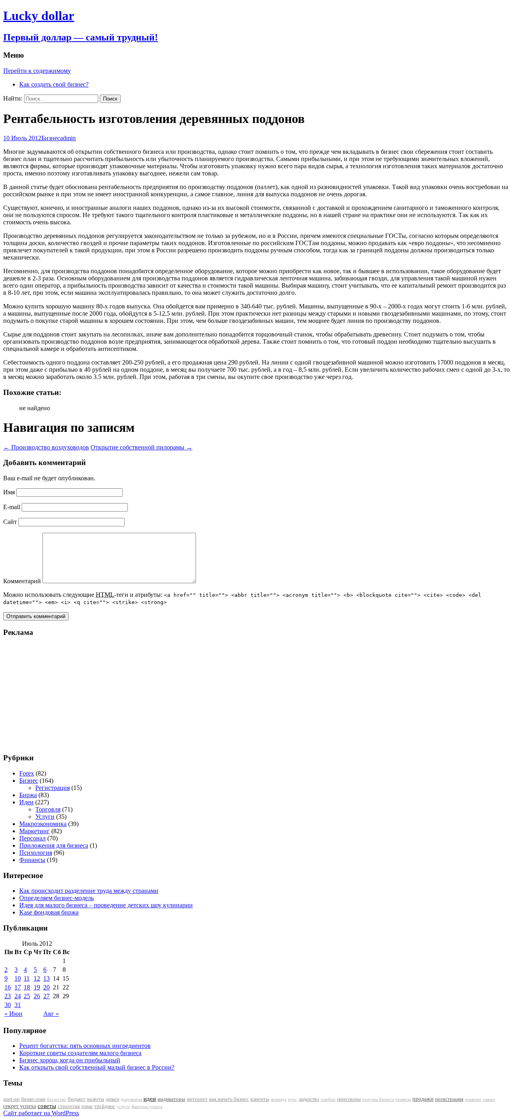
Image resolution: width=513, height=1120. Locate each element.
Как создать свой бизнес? (54, 84)
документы (131, 1099)
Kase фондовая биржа (49, 912)
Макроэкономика (43, 823)
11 (27, 978)
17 (17, 987)
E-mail (11, 507)
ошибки (328, 1099)
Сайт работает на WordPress (41, 1113)
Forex (26, 773)
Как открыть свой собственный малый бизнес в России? (96, 1067)
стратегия (69, 1106)
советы (47, 1106)
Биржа (28, 795)
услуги (123, 1106)
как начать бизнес (229, 1099)
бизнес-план (33, 1099)
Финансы (32, 859)
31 (17, 1004)
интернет (197, 1099)
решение (473, 1099)
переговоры (349, 1099)
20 (46, 987)
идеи (149, 1099)
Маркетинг (34, 831)
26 (37, 996)
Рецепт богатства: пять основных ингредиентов (85, 1045)
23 (7, 996)
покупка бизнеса (378, 1099)
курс (292, 1099)
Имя (9, 492)
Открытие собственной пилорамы (141, 447)
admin (68, 138)
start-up (11, 1099)
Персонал (32, 838)
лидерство (309, 1099)
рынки (489, 1099)
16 (7, 987)
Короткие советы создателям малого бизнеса (80, 1052)
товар (87, 1106)
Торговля (48, 809)
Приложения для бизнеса (53, 845)
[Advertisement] (53, 695)
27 (46, 996)
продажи (423, 1099)
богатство (56, 1099)
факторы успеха (146, 1106)
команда (279, 1099)
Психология (35, 852)
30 (7, 1004)
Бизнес (50, 138)
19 (37, 987)
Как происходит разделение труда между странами (88, 890)
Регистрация (52, 787)
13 (46, 978)
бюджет (76, 1099)
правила (403, 1099)
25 (27, 996)
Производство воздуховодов (46, 447)
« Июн (13, 1013)
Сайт (10, 521)
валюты (95, 1099)
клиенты (259, 1099)
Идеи (26, 802)
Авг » (51, 1013)
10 (17, 978)
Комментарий (22, 581)
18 (27, 987)
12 (37, 978)
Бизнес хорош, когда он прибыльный (69, 1060)
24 (17, 996)
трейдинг (104, 1106)
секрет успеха (19, 1106)
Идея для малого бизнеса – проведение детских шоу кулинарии (106, 905)
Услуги (45, 816)
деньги (112, 1099)
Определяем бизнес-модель (56, 897)
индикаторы (171, 1099)
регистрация (449, 1099)
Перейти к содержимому (37, 70)
